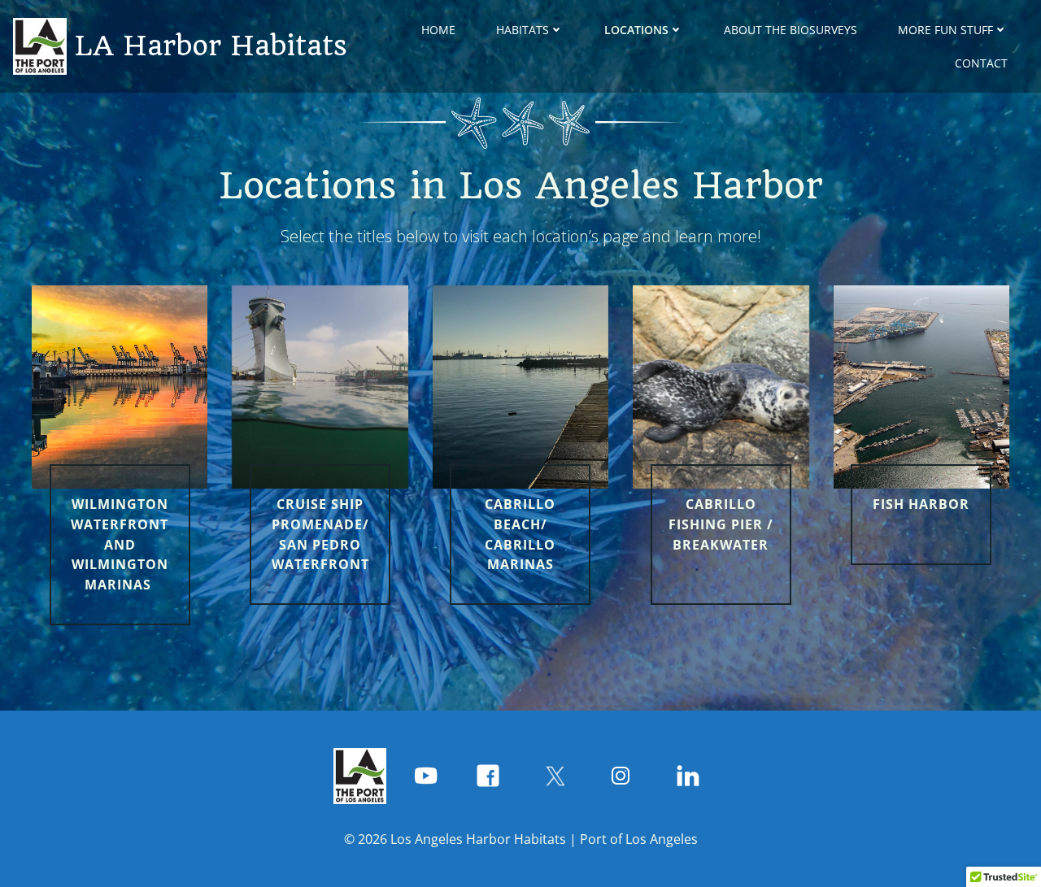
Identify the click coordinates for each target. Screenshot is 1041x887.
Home (438, 29)
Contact (981, 63)
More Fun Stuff (945, 29)
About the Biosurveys (790, 29)
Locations (636, 29)
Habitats (522, 29)
